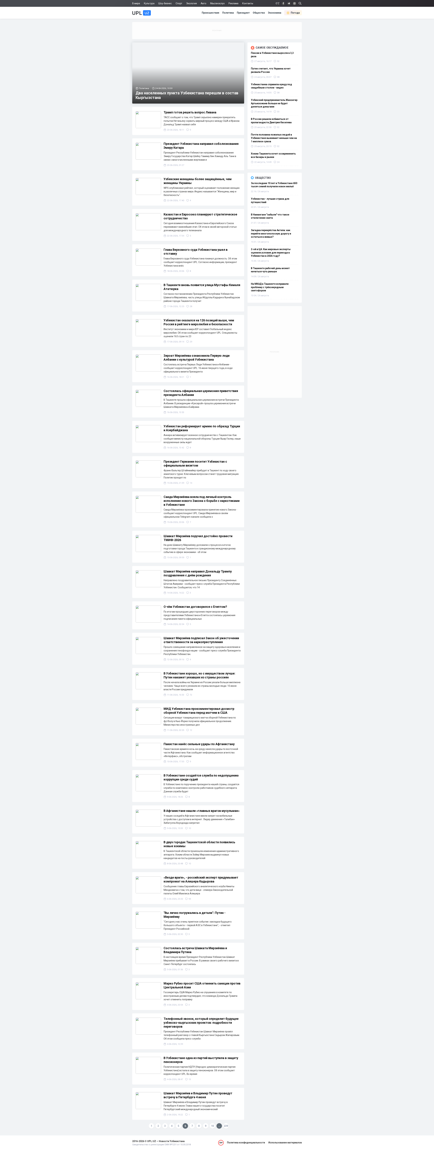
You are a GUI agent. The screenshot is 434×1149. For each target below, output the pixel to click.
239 (226, 1126)
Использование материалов (285, 1142)
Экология (191, 3)
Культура (149, 3)
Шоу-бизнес (165, 3)
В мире (136, 3)
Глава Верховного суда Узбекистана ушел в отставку (196, 251)
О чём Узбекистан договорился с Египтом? (195, 606)
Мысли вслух (217, 3)
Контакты (247, 3)
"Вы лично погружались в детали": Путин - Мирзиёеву (194, 914)
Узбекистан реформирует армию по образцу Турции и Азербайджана (202, 428)
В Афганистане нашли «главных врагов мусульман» (202, 811)
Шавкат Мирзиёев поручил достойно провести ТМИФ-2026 (198, 538)
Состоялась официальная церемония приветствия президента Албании (201, 393)
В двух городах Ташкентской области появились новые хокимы (199, 844)
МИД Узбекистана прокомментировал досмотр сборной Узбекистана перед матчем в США (199, 710)
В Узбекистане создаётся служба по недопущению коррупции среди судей (201, 777)
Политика (228, 12)
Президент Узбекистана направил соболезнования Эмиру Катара (201, 145)
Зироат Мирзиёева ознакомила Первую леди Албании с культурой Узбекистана (197, 357)
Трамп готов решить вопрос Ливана (190, 112)
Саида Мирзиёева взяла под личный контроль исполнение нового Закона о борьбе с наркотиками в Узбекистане (202, 500)
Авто (203, 3)
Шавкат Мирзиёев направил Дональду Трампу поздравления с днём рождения (198, 573)
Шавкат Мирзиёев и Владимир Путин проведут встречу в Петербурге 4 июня (198, 1095)
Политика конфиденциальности (246, 1142)
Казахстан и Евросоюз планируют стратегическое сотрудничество (200, 216)
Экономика (274, 12)
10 (212, 1126)
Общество (259, 12)
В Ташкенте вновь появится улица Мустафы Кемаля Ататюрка (202, 287)
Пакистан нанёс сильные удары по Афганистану (199, 744)
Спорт (179, 3)
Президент (243, 12)
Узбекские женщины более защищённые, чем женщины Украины (198, 181)
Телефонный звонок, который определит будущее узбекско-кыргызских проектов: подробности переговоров (201, 1022)
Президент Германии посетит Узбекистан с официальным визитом (195, 463)
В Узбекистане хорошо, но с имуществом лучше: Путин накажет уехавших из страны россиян (199, 675)
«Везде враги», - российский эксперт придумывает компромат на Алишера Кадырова (201, 879)
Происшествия (210, 12)
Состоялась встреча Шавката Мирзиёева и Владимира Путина (195, 950)
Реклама (233, 3)
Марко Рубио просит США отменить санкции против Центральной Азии (202, 985)
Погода (295, 12)
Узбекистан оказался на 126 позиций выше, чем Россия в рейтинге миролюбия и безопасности (199, 322)
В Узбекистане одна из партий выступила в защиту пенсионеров (201, 1060)
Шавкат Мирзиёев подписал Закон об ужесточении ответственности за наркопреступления (201, 640)
